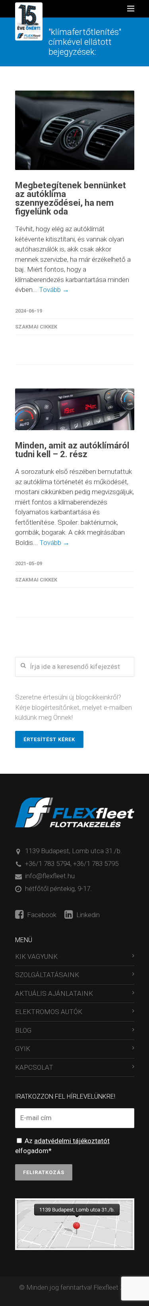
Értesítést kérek (49, 739)
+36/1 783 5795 (95, 863)
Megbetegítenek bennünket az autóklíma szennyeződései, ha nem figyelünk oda (70, 198)
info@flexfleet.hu (50, 876)
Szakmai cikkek (36, 327)
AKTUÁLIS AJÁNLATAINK (54, 993)
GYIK (22, 1049)
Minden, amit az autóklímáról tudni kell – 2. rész (72, 449)
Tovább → (54, 290)
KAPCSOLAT (34, 1067)
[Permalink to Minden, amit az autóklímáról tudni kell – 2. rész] (74, 409)
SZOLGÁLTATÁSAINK (47, 975)
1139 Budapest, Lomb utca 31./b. (73, 851)
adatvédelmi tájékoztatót (72, 1141)
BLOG (23, 1030)
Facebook (40, 915)
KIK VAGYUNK (36, 956)
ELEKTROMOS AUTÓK (48, 1012)
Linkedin (87, 915)
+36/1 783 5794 (47, 863)
